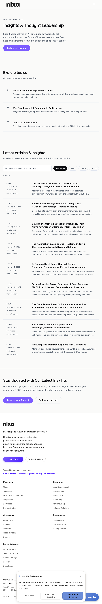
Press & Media (9, 533)
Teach (94, 168)
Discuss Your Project (18, 400)
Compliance (8, 566)
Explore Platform (35, 459)
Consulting (57, 499)
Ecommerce (58, 495)
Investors (7, 528)
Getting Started (59, 528)
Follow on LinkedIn (16, 48)
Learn (83, 168)
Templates (7, 491)
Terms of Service (10, 553)
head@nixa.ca (8, 587)
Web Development (61, 487)
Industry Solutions (61, 508)
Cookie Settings (10, 557)
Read (73, 168)
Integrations (8, 499)
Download (7, 504)
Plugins (6, 487)
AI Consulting (59, 504)
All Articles (60, 168)
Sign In (6, 596)
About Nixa (8, 520)
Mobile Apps (58, 491)
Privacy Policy (9, 549)
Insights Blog (58, 520)
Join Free (13, 459)
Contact (6, 537)
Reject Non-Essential (50, 595)
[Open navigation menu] (94, 4)
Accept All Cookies (73, 595)
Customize (29, 596)
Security (6, 562)
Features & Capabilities (13, 495)
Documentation (59, 524)
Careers (6, 524)
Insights (16, 596)
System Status (9, 508)
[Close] (80, 576)
